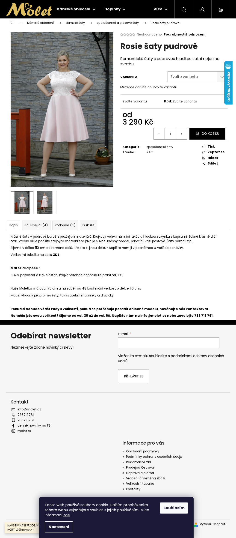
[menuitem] (76, 9)
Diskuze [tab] (88, 225)
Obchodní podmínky (142, 451)
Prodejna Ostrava (140, 467)
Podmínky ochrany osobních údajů (154, 456)
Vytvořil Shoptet (212, 524)
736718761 (26, 414)
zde (66, 515)
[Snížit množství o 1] (159, 133)
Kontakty (133, 489)
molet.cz (25, 431)
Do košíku (210, 133)
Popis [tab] (13, 225)
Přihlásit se (133, 376)
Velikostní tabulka (140, 483)
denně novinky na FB (34, 425)
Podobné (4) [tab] (65, 225)
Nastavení (59, 526)
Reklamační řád (138, 462)
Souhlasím (174, 508)
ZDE (56, 254)
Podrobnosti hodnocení (185, 34)
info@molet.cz (153, 315)
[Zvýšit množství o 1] (181, 133)
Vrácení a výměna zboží (145, 478)
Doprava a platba (140, 473)
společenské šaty (160, 147)
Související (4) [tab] (36, 225)
